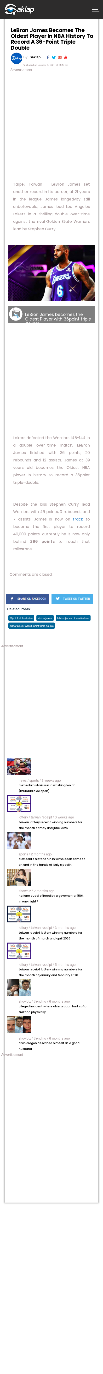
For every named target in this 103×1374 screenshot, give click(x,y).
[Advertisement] (51, 124)
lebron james (45, 618)
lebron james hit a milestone (73, 618)
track (78, 519)
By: (31, 56)
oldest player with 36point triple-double (32, 626)
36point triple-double (21, 618)
